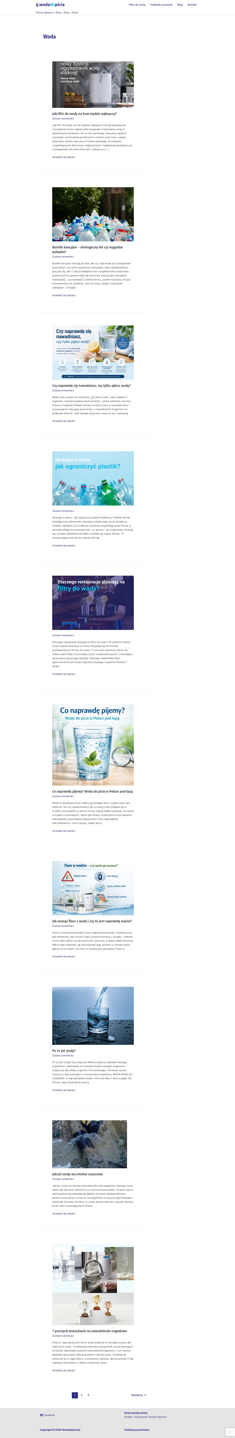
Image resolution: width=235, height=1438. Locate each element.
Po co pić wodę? (64, 1051)
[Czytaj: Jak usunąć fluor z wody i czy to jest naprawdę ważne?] (93, 887)
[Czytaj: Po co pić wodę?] (93, 1015)
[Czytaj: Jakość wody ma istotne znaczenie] (89, 1144)
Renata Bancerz (157, 1416)
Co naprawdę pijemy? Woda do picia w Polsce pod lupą (92, 791)
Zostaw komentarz (63, 118)
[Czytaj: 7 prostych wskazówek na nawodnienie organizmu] (93, 1284)
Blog (180, 4)
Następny (138, 1395)
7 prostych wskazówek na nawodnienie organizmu (89, 1331)
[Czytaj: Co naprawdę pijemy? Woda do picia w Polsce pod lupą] (93, 744)
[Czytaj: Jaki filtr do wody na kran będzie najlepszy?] (93, 84)
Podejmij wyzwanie (161, 4)
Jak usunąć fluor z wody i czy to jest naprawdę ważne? (92, 921)
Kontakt (192, 4)
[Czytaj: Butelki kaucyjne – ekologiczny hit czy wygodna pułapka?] (93, 214)
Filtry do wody (137, 4)
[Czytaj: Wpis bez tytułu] (93, 478)
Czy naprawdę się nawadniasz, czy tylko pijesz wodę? (91, 386)
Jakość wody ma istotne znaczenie (78, 1174)
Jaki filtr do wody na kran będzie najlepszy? (84, 114)
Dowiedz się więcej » (64, 157)
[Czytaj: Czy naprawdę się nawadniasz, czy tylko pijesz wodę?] (93, 352)
